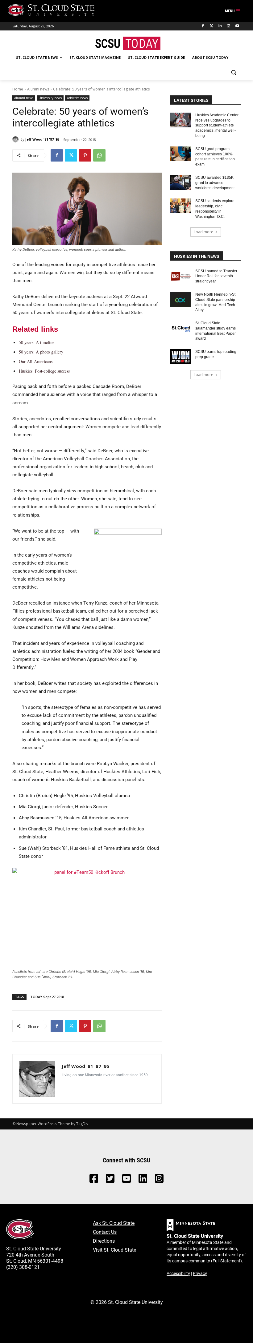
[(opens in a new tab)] (180, 276)
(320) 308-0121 (23, 1267)
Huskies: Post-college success (44, 371)
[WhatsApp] (99, 155)
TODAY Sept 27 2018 (47, 996)
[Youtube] (237, 26)
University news (50, 98)
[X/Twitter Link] (110, 1180)
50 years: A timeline (36, 342)
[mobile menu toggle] (232, 11)
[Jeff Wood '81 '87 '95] (16, 139)
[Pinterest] (85, 155)
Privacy (200, 1273)
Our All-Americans (35, 361)
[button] (233, 72)
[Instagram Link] (159, 1180)
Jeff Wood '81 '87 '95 (42, 139)
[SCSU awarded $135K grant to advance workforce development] (180, 182)
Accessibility (178, 1273)
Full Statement (226, 1261)
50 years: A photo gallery (41, 352)
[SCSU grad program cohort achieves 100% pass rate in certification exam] (180, 153)
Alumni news (38, 89)
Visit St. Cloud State (114, 1249)
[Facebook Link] (94, 1180)
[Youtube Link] (126, 1180)
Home (17, 89)
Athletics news (77, 98)
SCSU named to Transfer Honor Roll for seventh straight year (216, 276)
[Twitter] (211, 26)
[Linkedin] (220, 26)
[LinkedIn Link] (143, 1180)
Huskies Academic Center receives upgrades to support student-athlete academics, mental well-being (216, 125)
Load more (203, 231)
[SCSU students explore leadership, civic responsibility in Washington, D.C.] (180, 205)
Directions (104, 1240)
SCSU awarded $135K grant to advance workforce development (214, 182)
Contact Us (105, 1232)
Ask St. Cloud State (114, 1223)
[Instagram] (228, 26)
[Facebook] (202, 26)
